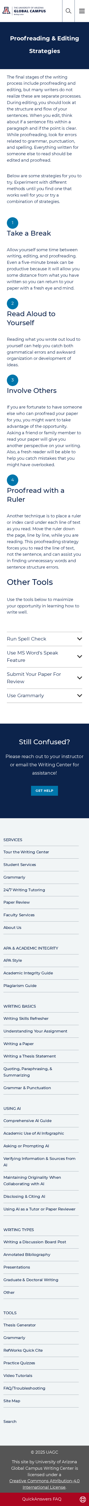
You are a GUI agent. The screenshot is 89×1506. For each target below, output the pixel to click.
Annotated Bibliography (26, 1254)
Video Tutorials (17, 1375)
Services (12, 840)
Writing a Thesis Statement (29, 1056)
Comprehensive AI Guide (27, 1120)
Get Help (44, 791)
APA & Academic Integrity (30, 948)
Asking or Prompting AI (26, 1146)
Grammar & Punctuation (27, 1088)
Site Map (11, 1401)
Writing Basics (19, 1006)
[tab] (44, 640)
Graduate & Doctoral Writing (30, 1280)
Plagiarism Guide (20, 985)
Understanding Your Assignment (35, 1031)
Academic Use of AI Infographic (33, 1133)
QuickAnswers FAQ (41, 1499)
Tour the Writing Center (26, 852)
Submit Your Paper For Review (34, 678)
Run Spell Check (26, 639)
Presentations (16, 1267)
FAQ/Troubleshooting (24, 1388)
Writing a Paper (18, 1043)
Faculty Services (19, 915)
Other (8, 1292)
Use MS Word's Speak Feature (32, 656)
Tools (9, 1313)
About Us (12, 927)
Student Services (19, 864)
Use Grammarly (25, 695)
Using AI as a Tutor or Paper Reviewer (39, 1209)
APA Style (12, 960)
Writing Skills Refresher (26, 1018)
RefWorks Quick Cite (23, 1350)
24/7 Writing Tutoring (24, 890)
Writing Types (18, 1229)
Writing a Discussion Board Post (34, 1242)
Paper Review (16, 902)
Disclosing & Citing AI (24, 1196)
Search (68, 11)
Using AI (12, 1108)
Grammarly (14, 877)
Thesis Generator (19, 1325)
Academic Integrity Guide (28, 973)
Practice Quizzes (19, 1363)
